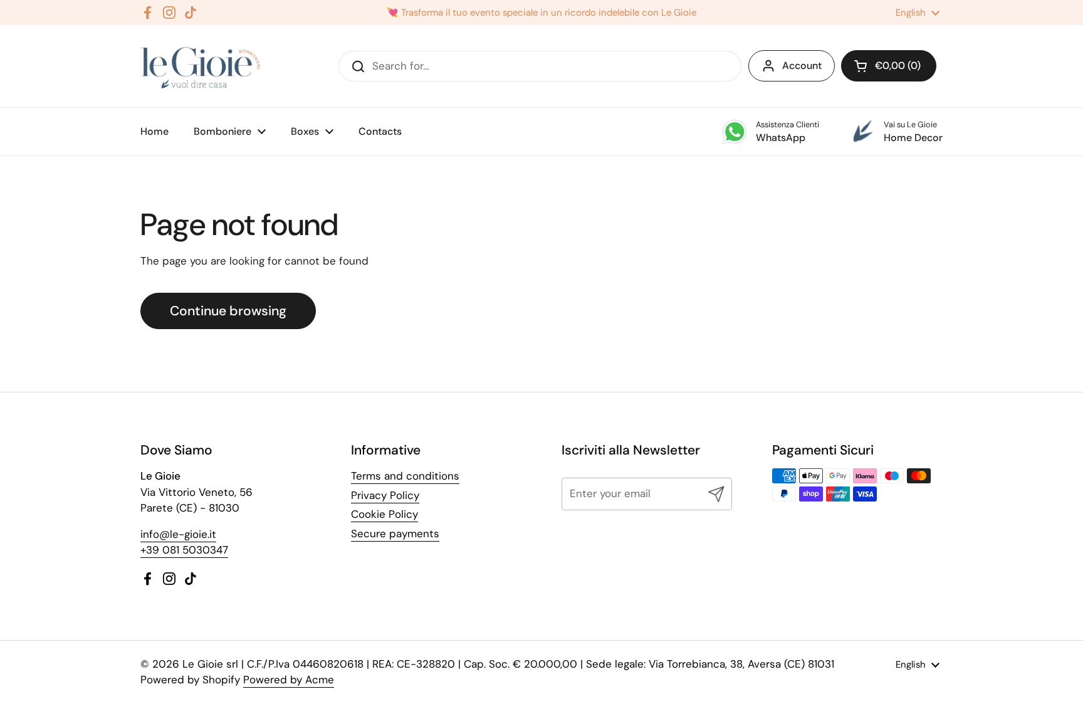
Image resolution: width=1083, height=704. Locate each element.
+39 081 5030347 (184, 550)
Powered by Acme (288, 679)
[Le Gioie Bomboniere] (201, 66)
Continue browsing (228, 311)
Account (802, 65)
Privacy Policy (385, 495)
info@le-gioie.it (178, 534)
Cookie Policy (384, 514)
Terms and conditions (405, 476)
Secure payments (395, 533)
